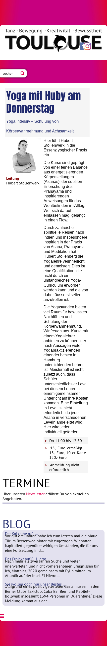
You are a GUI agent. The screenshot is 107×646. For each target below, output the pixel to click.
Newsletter (35, 493)
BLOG (16, 524)
